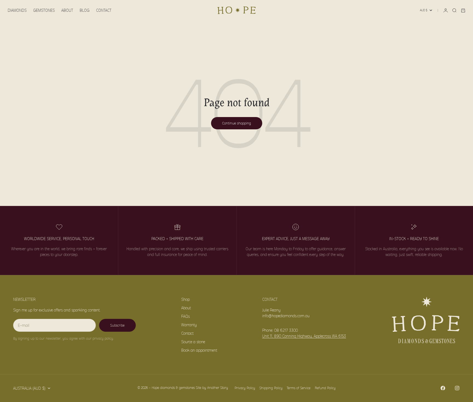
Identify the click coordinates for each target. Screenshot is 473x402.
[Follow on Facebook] (443, 388)
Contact (103, 10)
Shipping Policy (270, 388)
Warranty (189, 324)
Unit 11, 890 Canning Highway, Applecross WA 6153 (304, 336)
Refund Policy (325, 388)
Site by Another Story (212, 388)
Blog (85, 10)
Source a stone (193, 341)
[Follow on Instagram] (457, 388)
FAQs (185, 316)
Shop (185, 299)
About (67, 10)
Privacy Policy (245, 388)
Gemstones (44, 10)
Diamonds (17, 10)
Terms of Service (298, 388)
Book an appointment (199, 350)
